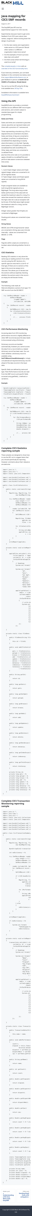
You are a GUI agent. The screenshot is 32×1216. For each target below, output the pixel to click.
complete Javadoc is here (12, 66)
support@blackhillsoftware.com (15, 77)
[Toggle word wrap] (25, 295)
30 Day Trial (18, 88)
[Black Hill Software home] (16, 3)
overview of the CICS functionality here (14, 69)
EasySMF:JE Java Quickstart (10, 95)
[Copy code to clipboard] (28, 295)
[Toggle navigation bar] (2, 8)
